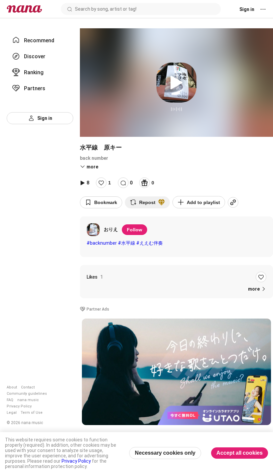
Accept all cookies (239, 453)
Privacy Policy (19, 406)
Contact (28, 387)
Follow (134, 229)
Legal (12, 412)
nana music (28, 400)
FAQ (10, 400)
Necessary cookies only (165, 453)
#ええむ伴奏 (149, 243)
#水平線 (126, 243)
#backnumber (102, 243)
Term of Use (32, 412)
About (12, 387)
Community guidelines (27, 393)
